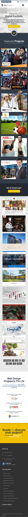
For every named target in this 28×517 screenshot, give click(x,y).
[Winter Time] (14, 56)
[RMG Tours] (14, 100)
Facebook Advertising (8, 493)
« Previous (7, 360)
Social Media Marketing (8, 491)
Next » (19, 363)
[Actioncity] (14, 78)
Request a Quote (6, 1)
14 (14, 363)
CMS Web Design (7, 475)
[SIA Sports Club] (14, 123)
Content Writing (6, 485)
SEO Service (5, 488)
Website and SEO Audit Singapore (10, 498)
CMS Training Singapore (8, 483)
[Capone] (14, 168)
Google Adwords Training (8, 500)
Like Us (8, 463)
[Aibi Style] (14, 145)
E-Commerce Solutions (8, 478)
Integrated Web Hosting (8, 480)
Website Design (6, 473)
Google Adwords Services (9, 495)
